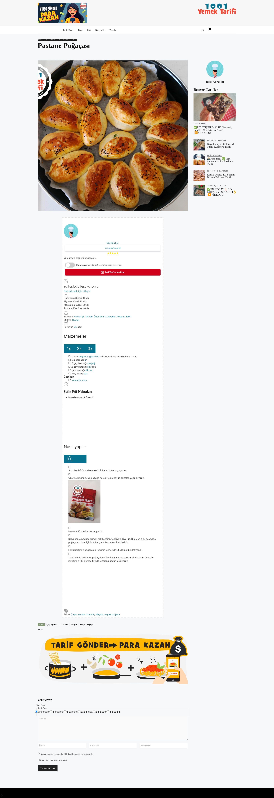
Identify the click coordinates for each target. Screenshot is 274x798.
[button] (203, 30)
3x (90, 348)
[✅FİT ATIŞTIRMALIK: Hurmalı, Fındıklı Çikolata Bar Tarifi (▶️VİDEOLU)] (215, 107)
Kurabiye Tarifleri (216, 140)
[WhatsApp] (227, 54)
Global (75, 320)
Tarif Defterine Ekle (114, 272)
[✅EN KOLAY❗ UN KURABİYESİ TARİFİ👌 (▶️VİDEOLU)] (199, 190)
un (85, 359)
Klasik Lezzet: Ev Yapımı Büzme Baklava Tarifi (221, 176)
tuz (85, 373)
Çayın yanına (78, 614)
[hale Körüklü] (214, 69)
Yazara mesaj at (113, 248)
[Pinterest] (220, 54)
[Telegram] (233, 54)
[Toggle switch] (70, 265)
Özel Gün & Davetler (49, 39)
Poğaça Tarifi (69, 39)
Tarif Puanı (40, 705)
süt (89, 366)
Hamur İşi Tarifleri (83, 316)
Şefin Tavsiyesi (214, 155)
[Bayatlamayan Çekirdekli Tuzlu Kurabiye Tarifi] (199, 144)
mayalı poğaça (112, 614)
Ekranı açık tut (83, 265)
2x (79, 348)
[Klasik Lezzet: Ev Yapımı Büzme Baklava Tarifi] (199, 175)
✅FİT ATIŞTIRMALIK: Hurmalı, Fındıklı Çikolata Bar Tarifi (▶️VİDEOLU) (213, 130)
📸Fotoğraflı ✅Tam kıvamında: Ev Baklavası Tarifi (220, 161)
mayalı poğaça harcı (90, 356)
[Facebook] (214, 54)
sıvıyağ (91, 363)
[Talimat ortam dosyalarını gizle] (80, 459)
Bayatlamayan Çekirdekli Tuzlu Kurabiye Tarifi (220, 145)
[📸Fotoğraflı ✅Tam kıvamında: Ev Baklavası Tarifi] (199, 159)
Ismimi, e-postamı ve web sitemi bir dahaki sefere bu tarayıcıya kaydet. (67, 754)
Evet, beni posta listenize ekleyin (53, 760)
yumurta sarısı (79, 380)
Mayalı (99, 614)
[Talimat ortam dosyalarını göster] (69, 459)
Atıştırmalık (200, 124)
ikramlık (90, 614)
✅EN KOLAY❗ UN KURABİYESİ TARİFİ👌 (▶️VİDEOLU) (221, 192)
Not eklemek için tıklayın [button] (77, 291)
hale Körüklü (112, 243)
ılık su (88, 370)
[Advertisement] (113, 419)
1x (69, 348)
